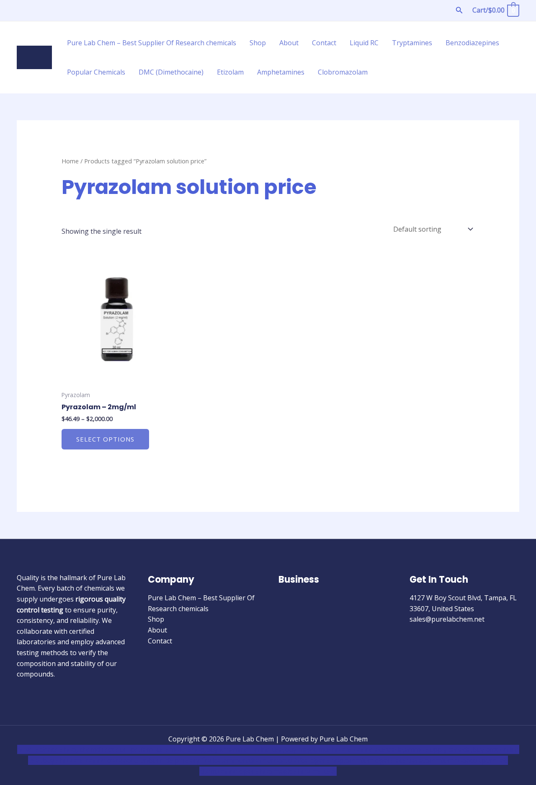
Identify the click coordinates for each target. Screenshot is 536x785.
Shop (258, 42)
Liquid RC (364, 42)
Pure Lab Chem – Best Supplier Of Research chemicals (151, 42)
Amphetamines (280, 72)
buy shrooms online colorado (89, 760)
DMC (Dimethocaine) (171, 72)
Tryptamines (412, 42)
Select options (105, 439)
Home (70, 161)
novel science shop (46, 749)
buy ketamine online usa (244, 749)
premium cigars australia (384, 760)
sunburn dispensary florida (179, 760)
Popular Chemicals (96, 72)
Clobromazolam (343, 72)
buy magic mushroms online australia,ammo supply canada (378, 749)
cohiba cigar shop (315, 760)
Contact (324, 42)
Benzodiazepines (472, 42)
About (289, 42)
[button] (459, 10)
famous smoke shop (172, 749)
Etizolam (230, 72)
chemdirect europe (109, 749)
